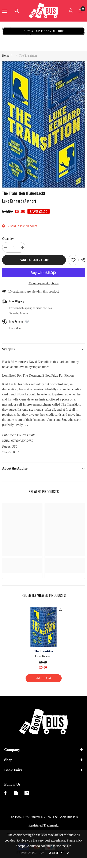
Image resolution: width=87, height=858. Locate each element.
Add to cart (43, 678)
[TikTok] (27, 793)
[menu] (4, 10)
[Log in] (70, 10)
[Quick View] (60, 610)
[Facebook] (5, 793)
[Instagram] (16, 793)
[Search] (16, 10)
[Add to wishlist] (73, 260)
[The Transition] (43, 627)
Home (5, 55)
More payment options (43, 283)
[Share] (82, 260)
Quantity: (8, 238)
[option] (43, 31)
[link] (22, 560)
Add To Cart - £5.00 (34, 260)
